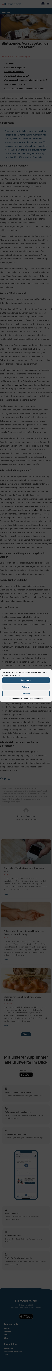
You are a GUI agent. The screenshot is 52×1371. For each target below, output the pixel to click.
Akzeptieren (26, 680)
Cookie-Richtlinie (15, 698)
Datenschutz (28, 698)
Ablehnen (26, 687)
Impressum (38, 698)
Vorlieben (26, 693)
